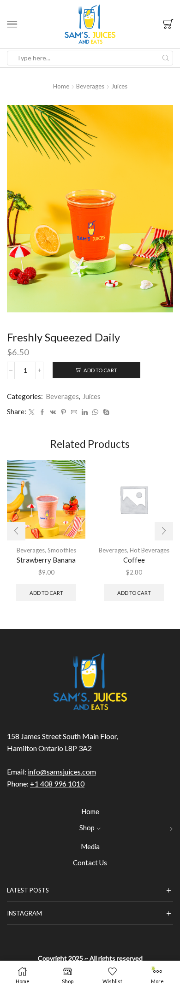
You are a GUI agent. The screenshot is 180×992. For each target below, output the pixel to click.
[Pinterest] (63, 412)
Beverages (90, 86)
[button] (16, 531)
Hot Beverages (149, 550)
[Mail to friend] (74, 412)
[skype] (105, 412)
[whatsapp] (95, 412)
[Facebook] (42, 412)
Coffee (134, 560)
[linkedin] (84, 412)
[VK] (53, 412)
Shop (87, 827)
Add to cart (100, 370)
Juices (119, 86)
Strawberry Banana (46, 560)
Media (90, 846)
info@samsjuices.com (62, 771)
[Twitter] (31, 412)
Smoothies (62, 550)
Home (61, 86)
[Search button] (166, 58)
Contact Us (90, 862)
